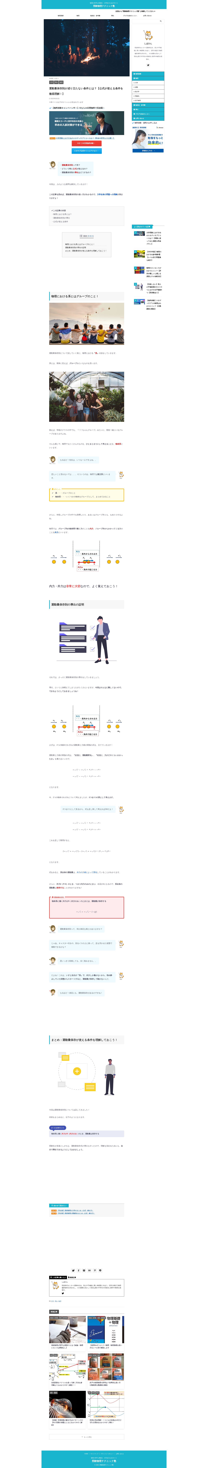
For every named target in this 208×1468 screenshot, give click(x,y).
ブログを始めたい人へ (130, 15)
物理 (78, 15)
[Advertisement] (86, 274)
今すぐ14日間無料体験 (85, 143)
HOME (86, 1454)
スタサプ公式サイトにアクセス (85, 151)
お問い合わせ (147, 15)
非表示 (90, 236)
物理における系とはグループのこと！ (81, 244)
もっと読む (88, 1437)
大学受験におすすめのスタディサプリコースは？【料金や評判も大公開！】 (85, 138)
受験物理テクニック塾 (104, 6)
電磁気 (137, 96)
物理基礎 (60, 15)
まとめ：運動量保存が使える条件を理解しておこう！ (87, 251)
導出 (112, 15)
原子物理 (138, 100)
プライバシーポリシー (107, 1454)
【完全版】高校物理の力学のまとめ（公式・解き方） (75, 1210)
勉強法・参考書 (95, 15)
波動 (136, 87)
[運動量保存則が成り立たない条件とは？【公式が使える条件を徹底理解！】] (89, 1270)
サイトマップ (94, 1454)
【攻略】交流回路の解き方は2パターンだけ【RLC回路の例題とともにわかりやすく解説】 (67, 1422)
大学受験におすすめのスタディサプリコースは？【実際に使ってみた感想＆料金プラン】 (153, 238)
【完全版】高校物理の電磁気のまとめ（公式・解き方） (76, 1213)
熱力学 (137, 91)
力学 (52, 1301)
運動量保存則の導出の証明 (76, 247)
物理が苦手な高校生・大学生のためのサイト (104, 1458)
